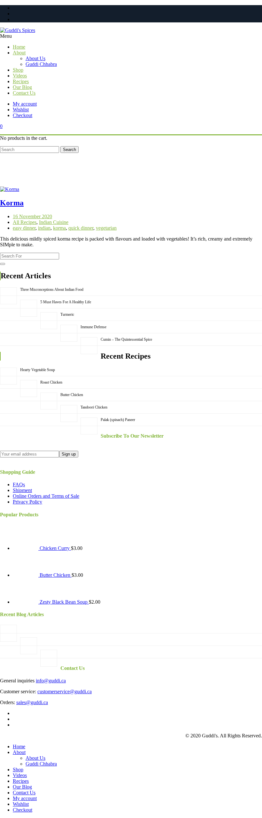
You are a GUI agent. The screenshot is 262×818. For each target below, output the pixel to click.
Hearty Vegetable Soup (37, 370)
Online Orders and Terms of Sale (46, 496)
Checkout (22, 115)
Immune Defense (93, 327)
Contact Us (24, 792)
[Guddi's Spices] (131, 30)
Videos (20, 775)
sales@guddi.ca (32, 702)
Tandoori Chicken (94, 407)
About (19, 752)
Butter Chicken (71, 395)
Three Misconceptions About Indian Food (51, 289)
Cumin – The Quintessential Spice (126, 339)
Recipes (21, 781)
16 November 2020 (32, 216)
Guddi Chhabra (41, 763)
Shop (18, 769)
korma (59, 228)
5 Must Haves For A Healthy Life (65, 302)
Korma (12, 203)
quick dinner (80, 228)
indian (44, 228)
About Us (35, 758)
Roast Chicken (51, 382)
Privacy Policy (27, 501)
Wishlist (21, 109)
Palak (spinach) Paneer (118, 419)
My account (25, 104)
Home (19, 746)
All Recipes (24, 222)
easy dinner (24, 228)
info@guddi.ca (51, 680)
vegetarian (106, 228)
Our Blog (22, 787)
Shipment (22, 490)
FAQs (19, 484)
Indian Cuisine (53, 222)
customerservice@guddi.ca (64, 691)
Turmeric (67, 314)
